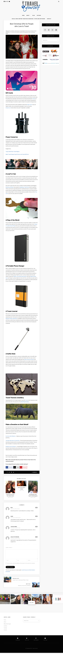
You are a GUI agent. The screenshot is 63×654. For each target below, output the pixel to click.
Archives (5, 625)
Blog (33, 15)
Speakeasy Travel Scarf (24, 187)
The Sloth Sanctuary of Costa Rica (12, 440)
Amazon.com (8, 107)
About (28, 15)
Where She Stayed (7, 623)
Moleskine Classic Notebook (11, 318)
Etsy (26, 400)
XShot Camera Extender (29, 359)
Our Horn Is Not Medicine (11, 436)
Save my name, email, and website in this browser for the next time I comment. (21, 563)
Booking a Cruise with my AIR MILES (24, 585)
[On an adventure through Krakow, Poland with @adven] (37, 599)
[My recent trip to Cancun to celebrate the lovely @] (5, 599)
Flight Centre (29, 104)
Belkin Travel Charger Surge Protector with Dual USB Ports (17, 154)
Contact (49, 18)
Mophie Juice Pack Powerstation (20, 276)
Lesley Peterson (15, 536)
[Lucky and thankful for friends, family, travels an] (58, 599)
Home (23, 15)
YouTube (39, 15)
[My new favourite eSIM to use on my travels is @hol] (26, 599)
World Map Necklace (25, 401)
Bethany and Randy (9, 187)
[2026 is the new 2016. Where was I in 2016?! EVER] (16, 599)
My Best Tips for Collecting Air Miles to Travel (20, 580)
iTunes (33, 98)
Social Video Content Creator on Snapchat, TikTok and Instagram (28, 18)
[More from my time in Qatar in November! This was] (47, 599)
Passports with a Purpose (11, 446)
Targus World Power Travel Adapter (13, 151)
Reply (36, 507)
